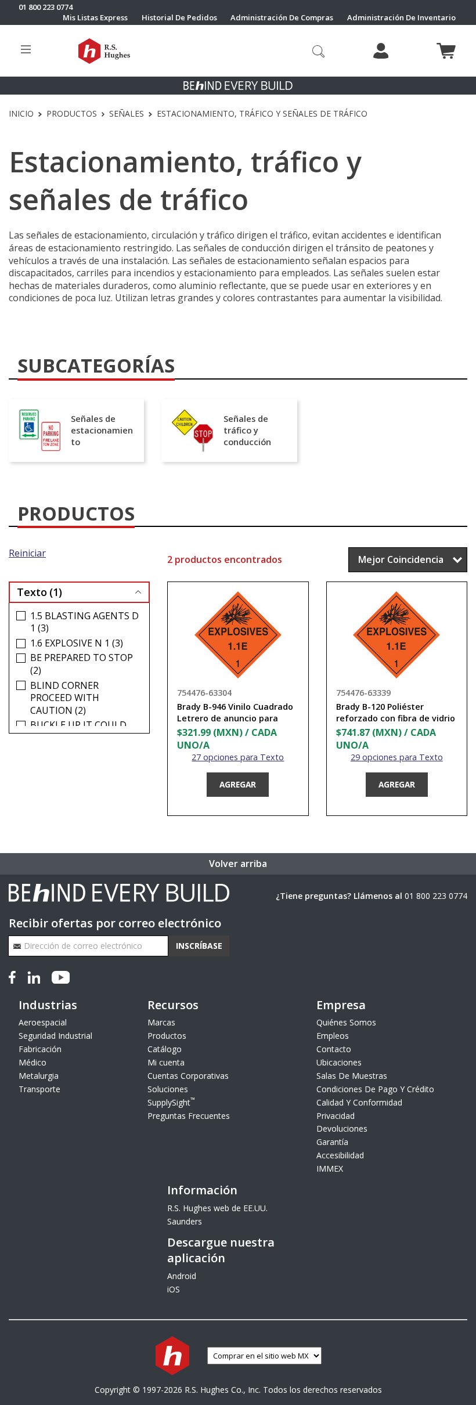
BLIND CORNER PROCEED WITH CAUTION (64, 698)
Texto (39, 592)
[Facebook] (14, 976)
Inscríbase (199, 945)
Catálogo (164, 1048)
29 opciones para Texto (397, 757)
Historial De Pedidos (179, 18)
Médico (32, 1062)
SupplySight (171, 1102)
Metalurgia (39, 1075)
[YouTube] (60, 976)
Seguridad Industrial (55, 1035)
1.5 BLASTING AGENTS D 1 (84, 622)
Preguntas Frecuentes (188, 1115)
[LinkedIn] (34, 976)
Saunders (184, 1221)
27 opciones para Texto (238, 757)
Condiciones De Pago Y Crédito (375, 1089)
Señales (126, 114)
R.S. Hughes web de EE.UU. (217, 1207)
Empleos (332, 1035)
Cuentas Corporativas (188, 1075)
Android (181, 1275)
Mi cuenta (166, 1062)
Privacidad (335, 1115)
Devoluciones (341, 1128)
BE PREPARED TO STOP (81, 664)
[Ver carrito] (446, 51)
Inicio (21, 114)
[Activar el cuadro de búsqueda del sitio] (318, 51)
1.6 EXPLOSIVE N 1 (76, 643)
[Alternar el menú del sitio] (26, 50)
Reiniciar (27, 553)
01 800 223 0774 (436, 895)
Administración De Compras (281, 18)
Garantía (332, 1141)
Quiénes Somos (346, 1022)
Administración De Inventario (401, 18)
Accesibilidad (340, 1155)
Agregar (237, 784)
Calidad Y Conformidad (359, 1102)
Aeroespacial (43, 1022)
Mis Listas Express (95, 18)
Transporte (39, 1089)
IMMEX (329, 1168)
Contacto (333, 1048)
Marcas (161, 1022)
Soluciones (167, 1089)
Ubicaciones (339, 1062)
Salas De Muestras (351, 1075)
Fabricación (40, 1048)
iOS (173, 1289)
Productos (71, 114)
